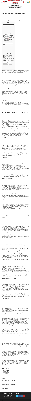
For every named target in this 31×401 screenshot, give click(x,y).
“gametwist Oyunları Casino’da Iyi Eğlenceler (8, 37)
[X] (17, 396)
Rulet (3, 31)
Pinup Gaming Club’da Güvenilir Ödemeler (8, 53)
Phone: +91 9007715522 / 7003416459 (7, 395)
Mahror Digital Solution (26, 400)
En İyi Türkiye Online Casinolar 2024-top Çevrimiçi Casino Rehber (6, 371)
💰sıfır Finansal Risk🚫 (6, 38)
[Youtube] (24, 396)
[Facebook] (19, 396)
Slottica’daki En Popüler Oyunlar (7, 62)
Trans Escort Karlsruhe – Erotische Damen (6, 381)
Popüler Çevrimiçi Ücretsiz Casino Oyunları (8, 24)
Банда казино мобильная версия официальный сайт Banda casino (9, 384)
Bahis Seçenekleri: (5, 63)
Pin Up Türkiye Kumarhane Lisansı (7, 30)
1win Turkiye (12, 15)
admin (3, 15)
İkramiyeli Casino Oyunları (6, 49)
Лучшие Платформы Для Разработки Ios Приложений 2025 (8, 380)
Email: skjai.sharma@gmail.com (7, 396)
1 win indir (5, 94)
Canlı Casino (4, 32)
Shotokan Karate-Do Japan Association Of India (15, 1)
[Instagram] (22, 396)
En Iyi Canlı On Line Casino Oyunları (7, 52)
